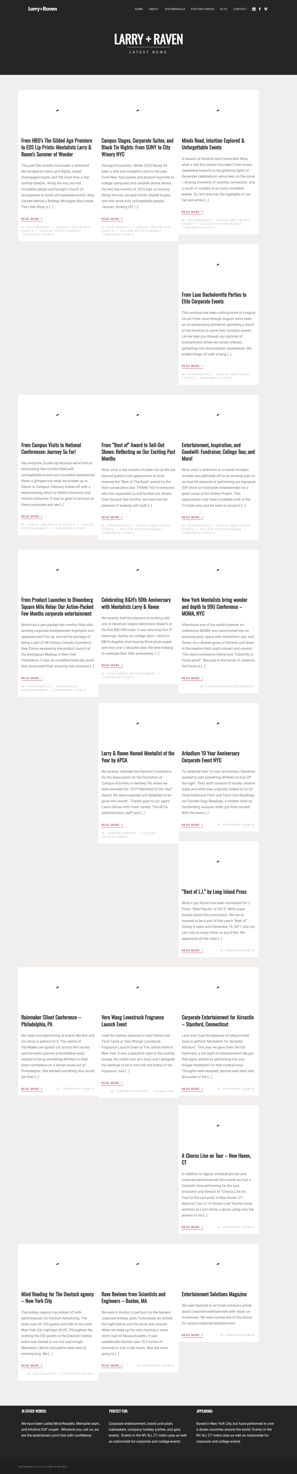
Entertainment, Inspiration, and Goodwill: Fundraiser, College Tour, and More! (218, 451)
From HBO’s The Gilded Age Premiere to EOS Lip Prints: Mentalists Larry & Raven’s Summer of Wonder (56, 147)
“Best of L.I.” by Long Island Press (214, 891)
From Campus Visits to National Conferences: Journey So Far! (51, 448)
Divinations (164, 1091)
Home (139, 9)
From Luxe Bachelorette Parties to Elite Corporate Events (214, 297)
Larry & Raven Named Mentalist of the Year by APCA (138, 756)
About (154, 9)
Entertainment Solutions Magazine (214, 1294)
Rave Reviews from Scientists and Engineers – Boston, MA (133, 1297)
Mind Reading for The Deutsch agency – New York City (57, 1297)
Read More (32, 218)
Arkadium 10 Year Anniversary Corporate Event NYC (210, 756)
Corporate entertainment (127, 1424)
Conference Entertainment (131, 673)
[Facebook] (259, 9)
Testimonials (175, 9)
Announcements (121, 833)
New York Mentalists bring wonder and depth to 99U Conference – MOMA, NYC (214, 606)
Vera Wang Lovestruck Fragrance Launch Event (133, 1020)
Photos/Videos (202, 9)
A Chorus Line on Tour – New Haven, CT (216, 1158)
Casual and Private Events (51, 524)
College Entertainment (60, 230)
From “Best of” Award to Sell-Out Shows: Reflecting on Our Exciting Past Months (138, 451)
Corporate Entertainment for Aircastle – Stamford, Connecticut (218, 1020)
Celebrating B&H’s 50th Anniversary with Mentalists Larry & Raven (136, 603)
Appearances (38, 227)
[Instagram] (254, 9)
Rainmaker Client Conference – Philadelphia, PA (51, 1020)
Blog (223, 9)
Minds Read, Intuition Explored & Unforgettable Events (213, 143)
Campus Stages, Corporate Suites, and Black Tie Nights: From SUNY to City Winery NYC (138, 147)
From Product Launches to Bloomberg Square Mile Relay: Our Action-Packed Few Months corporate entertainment (57, 606)
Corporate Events (38, 234)
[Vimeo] (265, 9)
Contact (240, 9)
